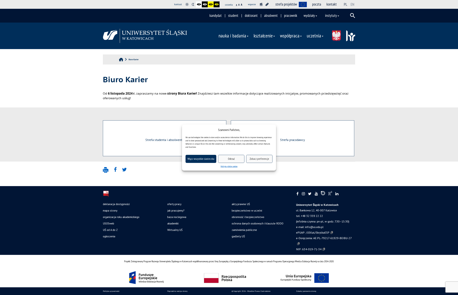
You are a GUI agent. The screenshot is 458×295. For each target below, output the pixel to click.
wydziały (309, 15)
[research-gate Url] (330, 194)
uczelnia (314, 35)
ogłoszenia (109, 236)
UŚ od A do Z (110, 230)
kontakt (332, 4)
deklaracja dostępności (116, 204)
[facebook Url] (297, 194)
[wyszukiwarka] (352, 15)
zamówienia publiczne (244, 230)
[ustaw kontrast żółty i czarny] (217, 4)
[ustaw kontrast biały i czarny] (205, 4)
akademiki (173, 223)
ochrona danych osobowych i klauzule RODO (257, 223)
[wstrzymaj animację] (261, 4)
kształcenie (263, 35)
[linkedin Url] (336, 194)
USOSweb (108, 223)
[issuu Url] (323, 194)
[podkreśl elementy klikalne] (267, 4)
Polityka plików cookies (229, 166)
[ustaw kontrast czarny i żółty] (211, 4)
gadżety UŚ (238, 236)
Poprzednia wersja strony (177, 291)
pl (345, 4)
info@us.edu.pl (314, 227)
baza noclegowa (176, 217)
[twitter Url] (309, 194)
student (233, 15)
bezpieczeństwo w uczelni (247, 210)
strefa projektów (286, 4)
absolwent (271, 15)
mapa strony (110, 210)
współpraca (289, 35)
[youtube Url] (316, 194)
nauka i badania (232, 35)
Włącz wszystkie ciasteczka (200, 158)
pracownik (290, 15)
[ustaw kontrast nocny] (193, 4)
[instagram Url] (303, 194)
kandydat (215, 15)
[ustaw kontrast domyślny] (187, 4)
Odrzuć (231, 158)
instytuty (331, 15)
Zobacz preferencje (259, 158)
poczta (316, 4)
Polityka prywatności (111, 291)
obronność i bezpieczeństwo (248, 217)
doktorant (251, 15)
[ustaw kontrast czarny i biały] (199, 4)
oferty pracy (174, 204)
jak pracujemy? (175, 210)
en (352, 4)
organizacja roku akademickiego (121, 217)
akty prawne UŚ (241, 204)
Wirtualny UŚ (174, 230)
